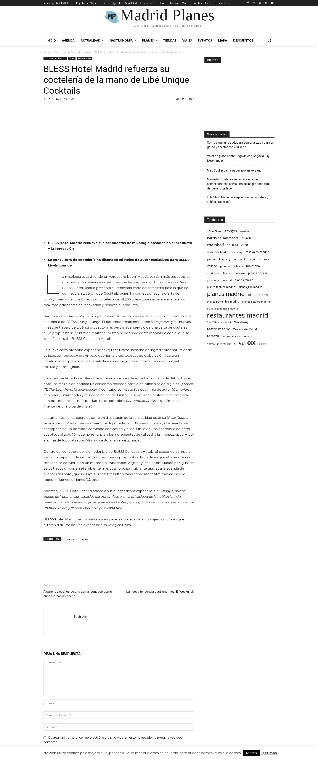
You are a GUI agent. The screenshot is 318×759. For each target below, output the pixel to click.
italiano (212, 266)
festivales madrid (257, 252)
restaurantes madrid (76, 539)
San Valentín (214, 322)
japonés (225, 266)
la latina (238, 266)
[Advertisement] (239, 96)
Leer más (269, 753)
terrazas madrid (231, 336)
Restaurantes (84, 58)
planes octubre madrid (256, 301)
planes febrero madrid (221, 287)
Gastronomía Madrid (67, 52)
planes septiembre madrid (222, 308)
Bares (87, 52)
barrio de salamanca (223, 238)
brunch (246, 238)
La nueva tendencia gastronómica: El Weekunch (160, 592)
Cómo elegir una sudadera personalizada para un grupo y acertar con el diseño (240, 145)
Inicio (46, 52)
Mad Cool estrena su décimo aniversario (234, 170)
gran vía (211, 259)
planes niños (258, 294)
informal (264, 259)
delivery (237, 252)
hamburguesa (227, 259)
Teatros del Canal (245, 329)
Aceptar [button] (251, 753)
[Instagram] (254, 3)
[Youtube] (272, 3)
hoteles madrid (247, 259)
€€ (241, 343)
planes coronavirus (233, 273)
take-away (241, 322)
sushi (228, 322)
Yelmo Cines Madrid (219, 343)
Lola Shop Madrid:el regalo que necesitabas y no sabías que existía (239, 200)
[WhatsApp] (77, 109)
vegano (248, 336)
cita (244, 245)
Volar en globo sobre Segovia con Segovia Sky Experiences (238, 158)
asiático (244, 231)
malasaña (253, 266)
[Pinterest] (67, 109)
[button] (269, 40)
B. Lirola (54, 99)
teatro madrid (218, 329)
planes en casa (258, 273)
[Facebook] (248, 3)
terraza (213, 336)
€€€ (251, 343)
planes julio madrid (250, 287)
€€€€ (262, 344)
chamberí (215, 245)
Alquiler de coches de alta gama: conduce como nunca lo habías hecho (77, 594)
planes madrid (226, 293)
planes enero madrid (219, 280)
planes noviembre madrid (223, 301)
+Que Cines (214, 231)
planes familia (244, 280)
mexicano (213, 273)
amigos (230, 231)
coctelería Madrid (218, 252)
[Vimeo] (265, 3)
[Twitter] (260, 3)
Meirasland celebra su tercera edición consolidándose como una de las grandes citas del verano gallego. (238, 184)
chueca (232, 245)
